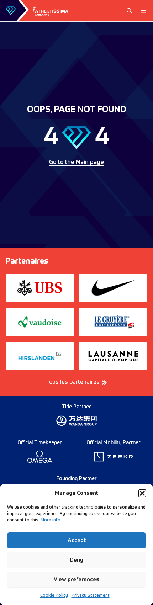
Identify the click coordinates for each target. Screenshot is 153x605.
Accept (77, 540)
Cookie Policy (54, 596)
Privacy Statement (91, 596)
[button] (142, 493)
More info (50, 520)
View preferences (76, 579)
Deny (76, 560)
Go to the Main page (76, 162)
